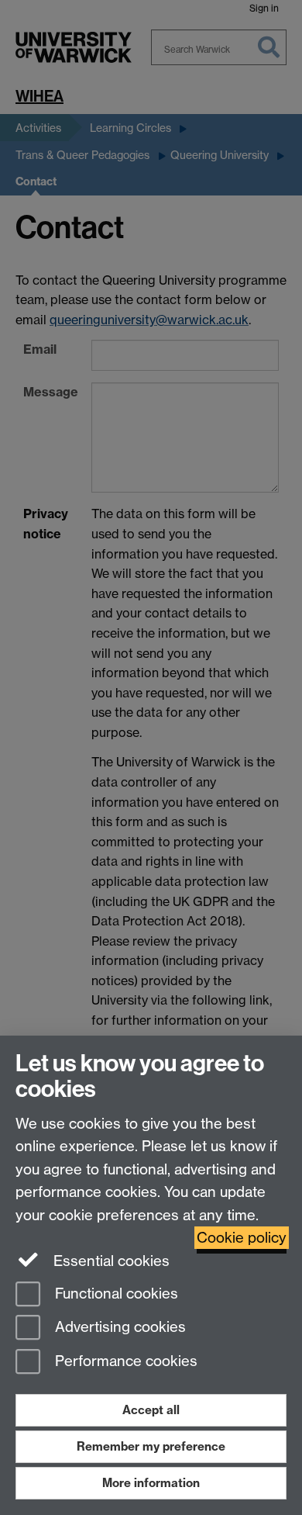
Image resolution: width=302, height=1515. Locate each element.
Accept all (151, 1410)
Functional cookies (114, 1293)
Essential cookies (110, 1261)
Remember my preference (151, 1446)
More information (151, 1482)
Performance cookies (124, 1362)
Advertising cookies (118, 1328)
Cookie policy (242, 1238)
